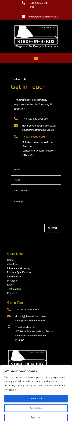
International (14, 276)
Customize (36, 408)
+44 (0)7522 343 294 (35, 119)
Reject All (36, 417)
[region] (36, 395)
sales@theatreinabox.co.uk (38, 130)
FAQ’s (10, 284)
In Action (12, 280)
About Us (12, 264)
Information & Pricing (18, 268)
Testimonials (14, 289)
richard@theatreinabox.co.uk (39, 125)
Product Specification (19, 272)
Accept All (36, 398)
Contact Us (13, 293)
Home (10, 260)
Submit (52, 228)
